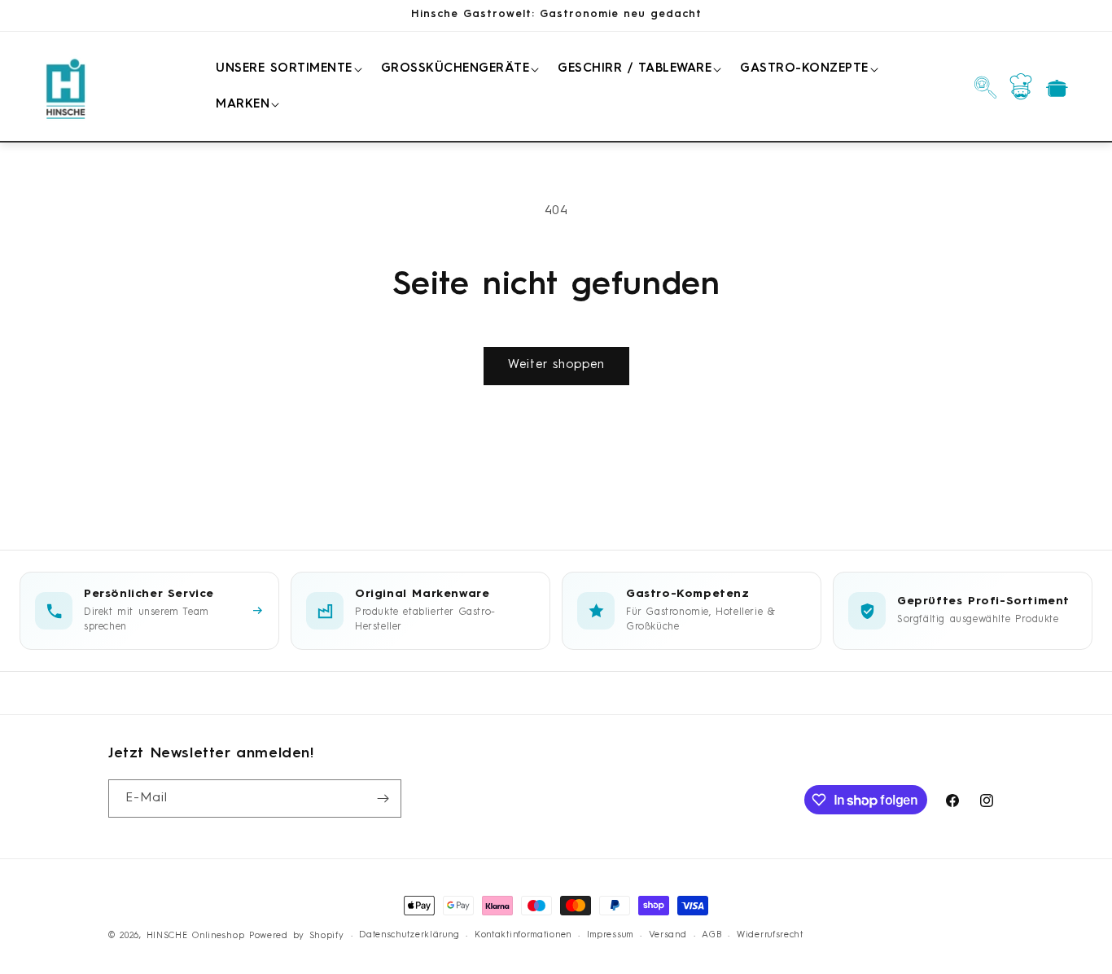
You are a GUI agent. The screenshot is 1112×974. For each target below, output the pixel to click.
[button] (286, 69)
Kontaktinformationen (523, 935)
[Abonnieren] (383, 798)
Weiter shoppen (556, 365)
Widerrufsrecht (770, 935)
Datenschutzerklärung (409, 935)
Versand (668, 935)
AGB (711, 935)
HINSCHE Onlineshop (196, 936)
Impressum (610, 935)
